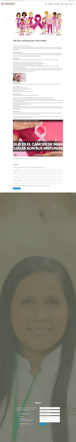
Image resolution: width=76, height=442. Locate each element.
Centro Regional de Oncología (25, 43)
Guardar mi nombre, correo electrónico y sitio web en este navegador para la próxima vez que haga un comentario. (32, 185)
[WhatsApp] (74, 1)
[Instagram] (72, 1)
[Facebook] (71, 1)
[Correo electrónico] (69, 1)
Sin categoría (33, 43)
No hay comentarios (40, 43)
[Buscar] (74, 4)
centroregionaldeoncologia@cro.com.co (18, 0)
